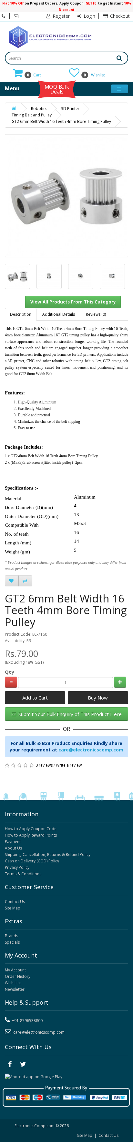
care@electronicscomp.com (90, 750)
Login (88, 16)
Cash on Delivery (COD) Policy (32, 861)
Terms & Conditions (23, 874)
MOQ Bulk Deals (57, 89)
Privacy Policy (17, 867)
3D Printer (70, 108)
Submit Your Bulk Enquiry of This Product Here (69, 714)
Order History (17, 976)
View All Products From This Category (73, 302)
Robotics (39, 108)
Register (60, 16)
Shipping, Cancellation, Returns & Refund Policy (47, 854)
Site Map (12, 908)
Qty (9, 672)
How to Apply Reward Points (31, 835)
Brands (11, 935)
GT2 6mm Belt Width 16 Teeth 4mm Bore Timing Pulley (61, 121)
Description (20, 314)
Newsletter (15, 989)
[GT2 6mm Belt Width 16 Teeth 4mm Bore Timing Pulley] (17, 276)
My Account (15, 970)
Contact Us (15, 901)
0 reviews (44, 765)
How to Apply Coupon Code (30, 828)
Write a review (69, 765)
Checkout (119, 16)
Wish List (13, 983)
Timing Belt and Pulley (32, 115)
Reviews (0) (96, 314)
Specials (12, 942)
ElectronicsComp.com (35, 1125)
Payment (13, 841)
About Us (13, 848)
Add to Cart (35, 697)
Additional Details (58, 314)
